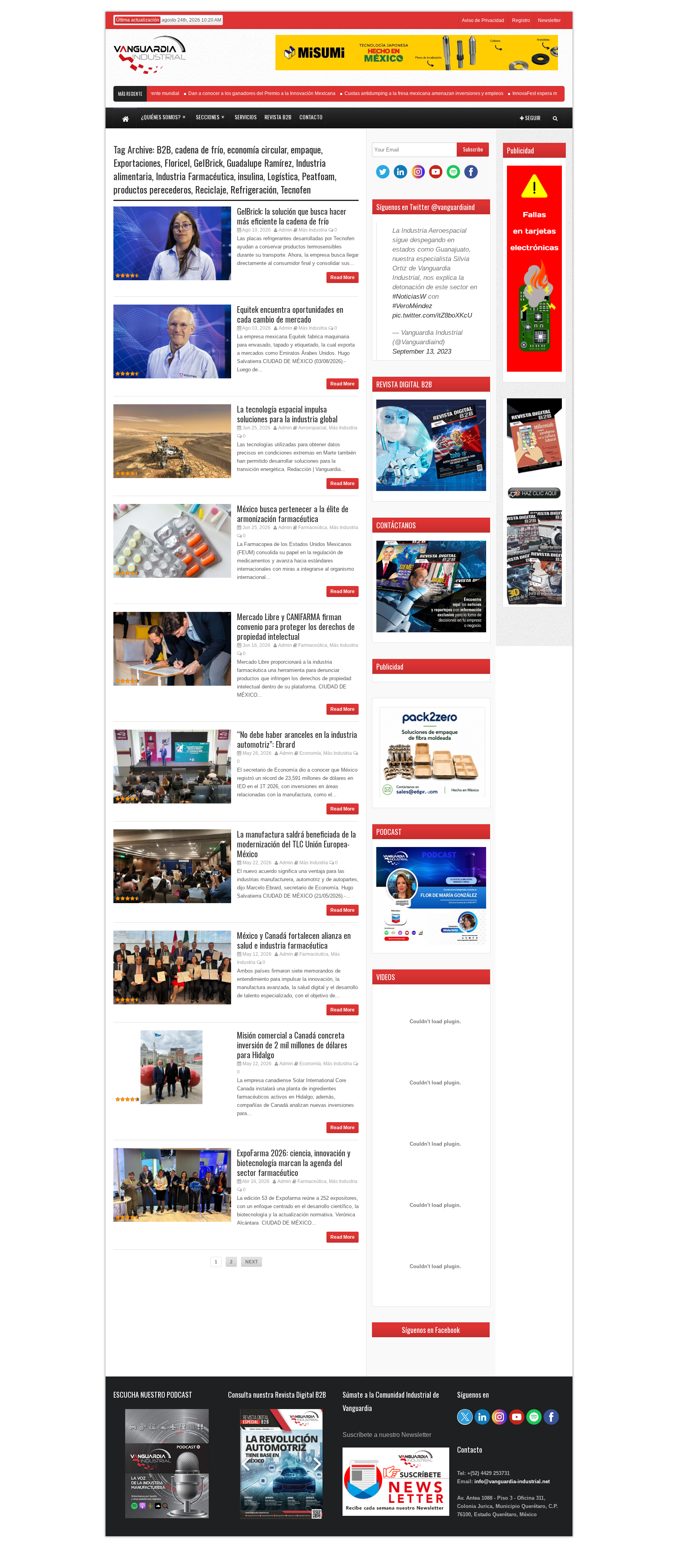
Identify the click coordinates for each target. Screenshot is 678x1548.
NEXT (251, 1262)
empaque (306, 149)
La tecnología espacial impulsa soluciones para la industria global (287, 414)
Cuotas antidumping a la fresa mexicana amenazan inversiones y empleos (399, 93)
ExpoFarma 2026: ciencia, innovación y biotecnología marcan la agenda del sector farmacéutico (293, 1162)
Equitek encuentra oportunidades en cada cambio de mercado (290, 314)
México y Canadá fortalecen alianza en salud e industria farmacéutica (294, 940)
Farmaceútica (312, 527)
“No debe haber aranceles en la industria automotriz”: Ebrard (297, 739)
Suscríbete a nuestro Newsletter (387, 1434)
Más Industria (313, 230)
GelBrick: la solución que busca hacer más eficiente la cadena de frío (291, 216)
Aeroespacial (312, 428)
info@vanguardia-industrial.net (512, 1481)
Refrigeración (253, 189)
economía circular (257, 149)
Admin (285, 230)
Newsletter (549, 20)
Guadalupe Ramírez (259, 162)
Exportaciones (136, 162)
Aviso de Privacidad (483, 20)
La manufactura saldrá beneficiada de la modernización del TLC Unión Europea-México (296, 844)
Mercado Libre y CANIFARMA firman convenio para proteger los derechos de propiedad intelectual (296, 626)
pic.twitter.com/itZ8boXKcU (432, 315)
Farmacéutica (313, 954)
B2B (164, 149)
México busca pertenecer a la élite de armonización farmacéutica (292, 513)
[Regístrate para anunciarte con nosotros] (396, 1513)
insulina (250, 176)
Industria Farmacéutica (195, 176)
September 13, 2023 (421, 351)
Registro (521, 20)
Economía (310, 753)
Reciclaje (210, 189)
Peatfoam (318, 176)
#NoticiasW (409, 296)
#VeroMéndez (412, 306)
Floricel (177, 162)
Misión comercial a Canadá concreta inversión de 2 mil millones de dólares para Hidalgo (292, 1045)
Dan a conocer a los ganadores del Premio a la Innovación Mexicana (237, 93)
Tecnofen (296, 189)
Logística (282, 176)
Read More (342, 277)
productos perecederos (152, 189)
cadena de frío (199, 149)
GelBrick (208, 162)
